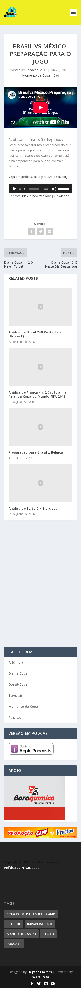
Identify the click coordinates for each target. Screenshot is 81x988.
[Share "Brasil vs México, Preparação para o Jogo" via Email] (49, 231)
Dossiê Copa (18, 684)
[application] (40, 188)
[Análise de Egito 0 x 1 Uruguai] (40, 483)
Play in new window (36, 196)
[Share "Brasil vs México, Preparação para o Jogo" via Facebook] (31, 231)
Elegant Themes (39, 972)
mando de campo (21, 934)
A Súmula (16, 662)
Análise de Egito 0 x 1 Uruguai (34, 508)
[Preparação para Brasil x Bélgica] (40, 427)
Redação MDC (36, 70)
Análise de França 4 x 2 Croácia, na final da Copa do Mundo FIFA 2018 (38, 394)
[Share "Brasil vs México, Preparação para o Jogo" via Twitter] (40, 231)
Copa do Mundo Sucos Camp (31, 914)
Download (61, 196)
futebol (14, 924)
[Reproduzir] (14, 189)
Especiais (16, 695)
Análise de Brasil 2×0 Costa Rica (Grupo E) (35, 334)
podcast (14, 943)
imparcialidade (40, 924)
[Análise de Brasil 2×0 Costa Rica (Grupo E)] (40, 307)
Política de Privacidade (21, 867)
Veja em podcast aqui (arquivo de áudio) (38, 177)
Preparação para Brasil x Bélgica (36, 452)
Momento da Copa (36, 75)
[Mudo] (54, 189)
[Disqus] (40, 589)
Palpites (15, 717)
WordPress (40, 977)
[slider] (64, 188)
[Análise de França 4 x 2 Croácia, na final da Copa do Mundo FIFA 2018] (40, 367)
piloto (48, 934)
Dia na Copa (18, 673)
